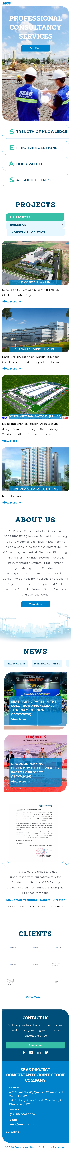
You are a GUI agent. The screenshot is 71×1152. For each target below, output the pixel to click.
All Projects (19, 217)
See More (35, 48)
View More (35, 604)
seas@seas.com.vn (23, 1124)
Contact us (35, 1045)
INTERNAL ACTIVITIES (47, 663)
